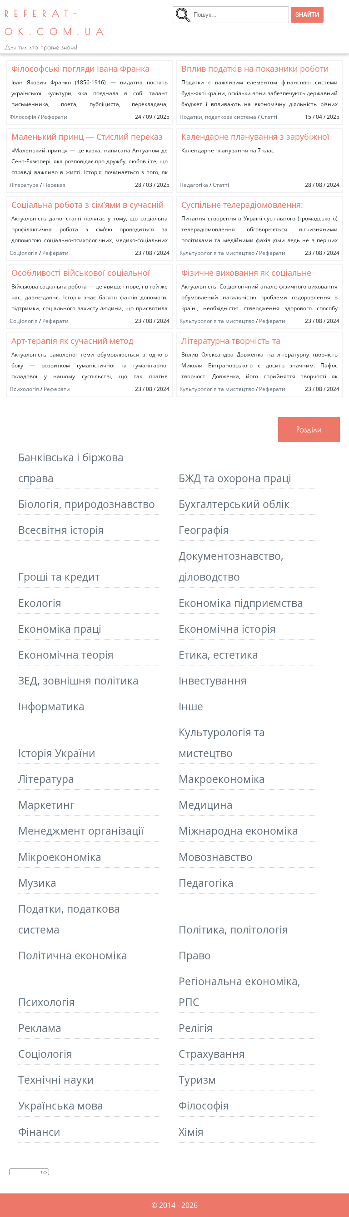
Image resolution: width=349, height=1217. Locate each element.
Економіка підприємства (241, 603)
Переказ (54, 185)
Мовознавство (216, 857)
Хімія (191, 1131)
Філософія (23, 117)
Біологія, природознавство (86, 504)
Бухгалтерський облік (234, 504)
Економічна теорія (66, 654)
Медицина (206, 804)
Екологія (39, 603)
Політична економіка (72, 955)
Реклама (39, 1028)
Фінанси (39, 1131)
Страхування (212, 1053)
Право (195, 955)
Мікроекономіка (59, 857)
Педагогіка (193, 185)
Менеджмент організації (81, 830)
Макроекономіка (222, 779)
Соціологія (24, 253)
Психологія (24, 389)
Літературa (24, 185)
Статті (269, 117)
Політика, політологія (233, 929)
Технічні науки (56, 1079)
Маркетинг (46, 804)
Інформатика (51, 706)
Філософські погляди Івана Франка (80, 68)
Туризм (197, 1079)
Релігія (196, 1028)
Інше (191, 706)
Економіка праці (59, 628)
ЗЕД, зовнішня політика (78, 680)
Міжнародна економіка (238, 830)
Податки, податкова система (217, 117)
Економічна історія (227, 628)
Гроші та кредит (59, 576)
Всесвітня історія (61, 530)
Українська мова (60, 1105)
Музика (37, 882)
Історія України (56, 753)
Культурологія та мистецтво (216, 253)
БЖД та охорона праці (235, 478)
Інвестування (213, 680)
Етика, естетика (218, 654)
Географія (204, 530)
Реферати (54, 117)
